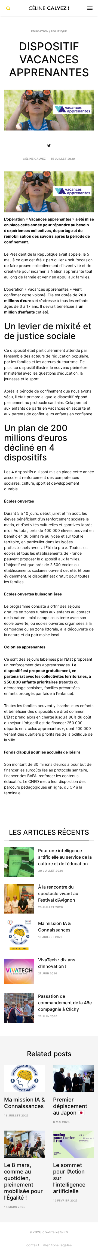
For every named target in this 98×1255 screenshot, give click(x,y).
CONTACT (32, 1245)
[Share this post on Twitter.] (49, 145)
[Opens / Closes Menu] (90, 8)
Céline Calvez (34, 158)
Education (39, 31)
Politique (59, 31)
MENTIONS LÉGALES (57, 1245)
